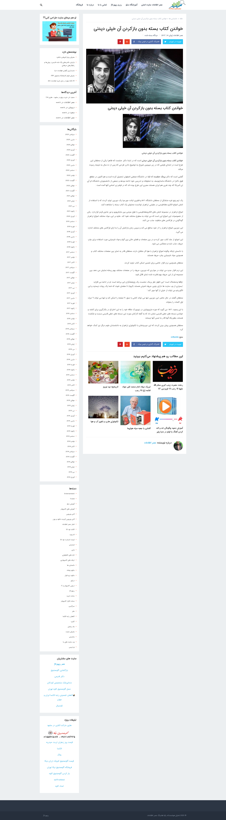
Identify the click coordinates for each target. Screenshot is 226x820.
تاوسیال (59, 705)
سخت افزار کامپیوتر (68, 601)
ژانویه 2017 (71, 308)
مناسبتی (72, 637)
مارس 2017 (71, 298)
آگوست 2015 (70, 395)
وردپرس (72, 647)
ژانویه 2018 (71, 247)
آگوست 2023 (70, 155)
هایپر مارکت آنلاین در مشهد (59, 725)
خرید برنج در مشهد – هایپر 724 (56, 97)
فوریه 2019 (71, 226)
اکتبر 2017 (71, 262)
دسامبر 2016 (70, 313)
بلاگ (59, 755)
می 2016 (72, 349)
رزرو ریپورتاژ (116, 5)
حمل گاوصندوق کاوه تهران (59, 689)
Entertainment (69, 493)
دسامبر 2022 (70, 170)
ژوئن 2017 (71, 283)
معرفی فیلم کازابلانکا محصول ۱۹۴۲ (63, 75)
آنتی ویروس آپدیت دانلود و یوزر (64, 519)
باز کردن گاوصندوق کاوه (59, 773)
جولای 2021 (71, 196)
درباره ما (90, 5)
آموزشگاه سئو (131, 5)
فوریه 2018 (71, 242)
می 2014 (72, 472)
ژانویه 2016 (71, 369)
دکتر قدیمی (59, 676)
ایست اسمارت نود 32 (67, 539)
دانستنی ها (173, 18)
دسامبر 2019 (70, 221)
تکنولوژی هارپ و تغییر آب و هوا (104, 421)
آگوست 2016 (70, 334)
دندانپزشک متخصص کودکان (59, 683)
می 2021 (72, 206)
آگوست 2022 (70, 180)
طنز (73, 611)
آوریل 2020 (71, 216)
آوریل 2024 (71, 150)
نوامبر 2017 (71, 257)
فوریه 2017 (71, 303)
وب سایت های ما (69, 642)
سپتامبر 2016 (70, 329)
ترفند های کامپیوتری (67, 560)
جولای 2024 (71, 144)
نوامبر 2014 (71, 441)
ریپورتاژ (72, 591)
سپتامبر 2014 (70, 451)
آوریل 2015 (71, 416)
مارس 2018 (71, 237)
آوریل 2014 (71, 477)
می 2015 (72, 410)
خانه (181, 18)
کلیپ (73, 621)
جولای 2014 (71, 462)
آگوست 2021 (70, 190)
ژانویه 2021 (71, 211)
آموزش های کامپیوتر (68, 509)
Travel (72, 499)
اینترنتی (72, 545)
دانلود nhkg (71, 570)
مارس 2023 (71, 165)
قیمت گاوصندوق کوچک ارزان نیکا (59, 761)
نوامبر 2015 (71, 380)
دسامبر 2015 (70, 375)
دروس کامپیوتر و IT (68, 585)
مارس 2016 (71, 359)
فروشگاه (79, 5)
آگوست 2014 (70, 456)
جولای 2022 (70, 185)
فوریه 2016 (71, 364)
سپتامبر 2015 (70, 390)
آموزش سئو (71, 504)
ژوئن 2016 (71, 344)
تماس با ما (102, 5)
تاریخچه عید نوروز (110, 387)
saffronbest (59, 780)
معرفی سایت (70, 632)
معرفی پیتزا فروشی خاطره (66, 57)
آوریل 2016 (71, 354)
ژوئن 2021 (71, 201)
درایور (72, 580)
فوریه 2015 (71, 426)
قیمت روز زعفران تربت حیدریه (59, 742)
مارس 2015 (71, 421)
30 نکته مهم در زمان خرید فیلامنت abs (61, 81)
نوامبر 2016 (71, 318)
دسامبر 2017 (70, 252)
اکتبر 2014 (71, 446)
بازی (73, 550)
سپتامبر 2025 (70, 134)
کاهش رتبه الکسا (69, 616)
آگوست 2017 (70, 272)
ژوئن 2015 (71, 405)
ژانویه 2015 (71, 431)
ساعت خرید (71, 596)
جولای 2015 (71, 400)
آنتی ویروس (70, 514)
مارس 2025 (70, 139)
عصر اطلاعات (178, 35)
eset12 (58, 102)
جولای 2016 (71, 339)
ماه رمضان (71, 626)
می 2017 (72, 288)
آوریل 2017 (71, 293)
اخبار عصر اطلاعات (68, 524)
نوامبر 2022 (71, 175)
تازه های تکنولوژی (68, 555)
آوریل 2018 (71, 231)
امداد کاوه (59, 786)
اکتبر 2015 (71, 385)
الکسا (59, 748)
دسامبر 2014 (70, 436)
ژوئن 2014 (71, 467)
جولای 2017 (71, 277)
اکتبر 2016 (71, 323)
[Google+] (127, 41)
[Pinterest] (120, 41)
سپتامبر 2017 (70, 267)
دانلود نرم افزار (70, 575)
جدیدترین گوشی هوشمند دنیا (64, 70)
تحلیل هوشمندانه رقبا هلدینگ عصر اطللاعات (163, 815)
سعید (73, 97)
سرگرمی (72, 606)
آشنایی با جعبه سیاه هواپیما (139, 428)
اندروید (72, 534)
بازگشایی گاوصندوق (59, 670)
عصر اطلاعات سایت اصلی (151, 5)
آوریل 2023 (71, 160)
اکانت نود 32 (70, 529)
